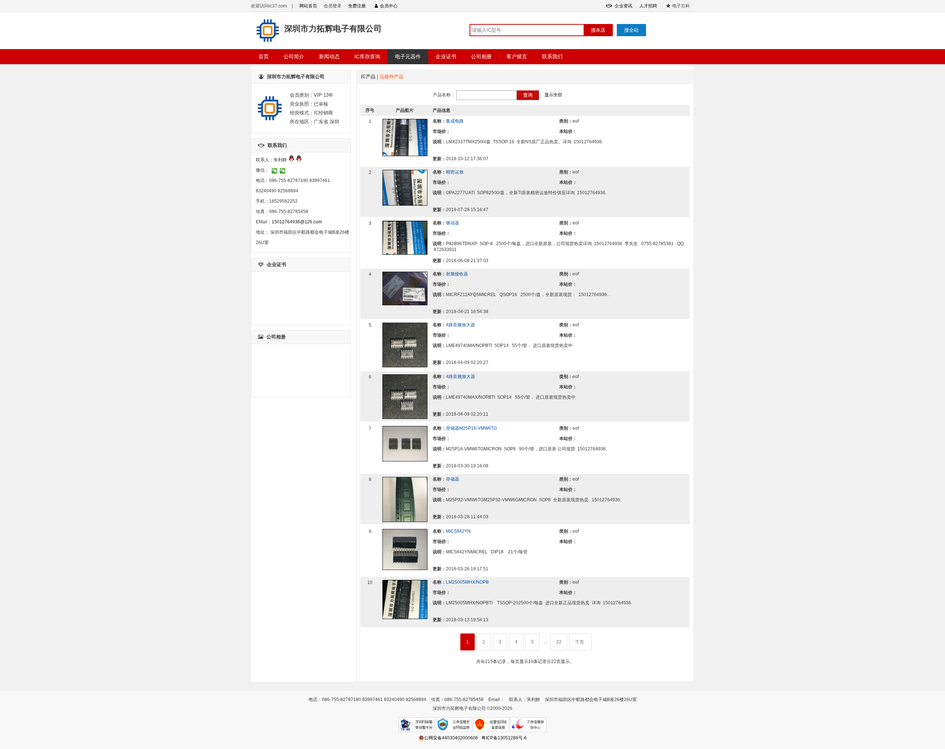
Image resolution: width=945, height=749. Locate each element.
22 (558, 642)
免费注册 (357, 5)
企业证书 (446, 56)
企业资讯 (623, 5)
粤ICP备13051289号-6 (504, 738)
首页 (263, 56)
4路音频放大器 (460, 376)
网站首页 (308, 5)
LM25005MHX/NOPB (467, 582)
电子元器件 (408, 56)
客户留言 (516, 56)
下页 (579, 642)
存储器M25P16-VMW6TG (471, 428)
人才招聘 (648, 5)
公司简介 (294, 56)
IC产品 (368, 76)
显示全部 (553, 94)
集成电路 (455, 121)
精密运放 (455, 172)
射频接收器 (457, 273)
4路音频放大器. (461, 324)
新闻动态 (329, 56)
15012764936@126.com (297, 221)
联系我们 (552, 56)
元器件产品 (391, 76)
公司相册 (481, 56)
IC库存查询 (367, 56)
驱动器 (452, 223)
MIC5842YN (458, 531)
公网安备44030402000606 (451, 738)
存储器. (453, 479)
